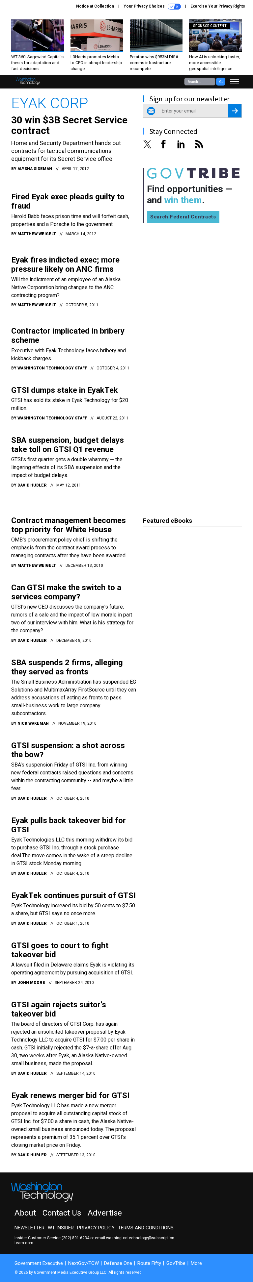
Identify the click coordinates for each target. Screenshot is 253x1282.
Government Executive (38, 1263)
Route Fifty (149, 1263)
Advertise (105, 1213)
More (196, 1263)
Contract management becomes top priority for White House (68, 525)
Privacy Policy (96, 1228)
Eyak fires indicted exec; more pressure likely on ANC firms (65, 264)
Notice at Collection (95, 6)
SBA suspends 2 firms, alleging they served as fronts (67, 667)
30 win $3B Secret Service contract (69, 125)
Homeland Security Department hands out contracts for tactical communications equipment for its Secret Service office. (66, 150)
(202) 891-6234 (75, 1238)
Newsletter (29, 1228)
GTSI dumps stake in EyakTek (64, 390)
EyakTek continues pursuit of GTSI (73, 895)
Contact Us (61, 1213)
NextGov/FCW (83, 1263)
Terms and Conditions (146, 1228)
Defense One (118, 1263)
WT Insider (61, 1228)
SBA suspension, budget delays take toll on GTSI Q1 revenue (67, 445)
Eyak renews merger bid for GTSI (70, 1095)
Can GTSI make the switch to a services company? (66, 592)
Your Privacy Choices (145, 6)
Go (221, 82)
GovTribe (175, 1263)
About (25, 1213)
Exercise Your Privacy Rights (217, 6)
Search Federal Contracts (183, 217)
